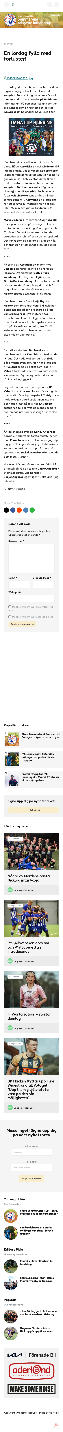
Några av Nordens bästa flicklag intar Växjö (28, 878)
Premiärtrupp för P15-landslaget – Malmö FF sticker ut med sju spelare (40, 776)
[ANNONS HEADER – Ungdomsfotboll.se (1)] (31, 20)
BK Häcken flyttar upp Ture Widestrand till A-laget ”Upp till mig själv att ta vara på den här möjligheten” (30, 1089)
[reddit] (19, 510)
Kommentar (16, 540)
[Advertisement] (31, 684)
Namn (12, 577)
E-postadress (42, 577)
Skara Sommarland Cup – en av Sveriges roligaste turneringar (41, 736)
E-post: (31, 1161)
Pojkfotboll (16, 905)
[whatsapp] (32, 510)
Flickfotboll (16, 838)
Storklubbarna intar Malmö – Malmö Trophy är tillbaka (38, 1279)
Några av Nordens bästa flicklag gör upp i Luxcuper (36, 1330)
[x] (6, 510)
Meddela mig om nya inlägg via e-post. (32, 616)
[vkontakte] (25, 510)
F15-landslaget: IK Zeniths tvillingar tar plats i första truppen (38, 757)
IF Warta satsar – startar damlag (29, 1016)
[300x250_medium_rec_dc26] (31, 155)
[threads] (41, 1424)
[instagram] (34, 1424)
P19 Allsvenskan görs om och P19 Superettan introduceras (28, 947)
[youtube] (28, 1424)
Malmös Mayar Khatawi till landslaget (36, 1262)
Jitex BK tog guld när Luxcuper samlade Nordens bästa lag (39, 1313)
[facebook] (12, 510)
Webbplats (14, 592)
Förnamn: (31, 1146)
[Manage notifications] (55, 1425)
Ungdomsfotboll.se (23, 890)
